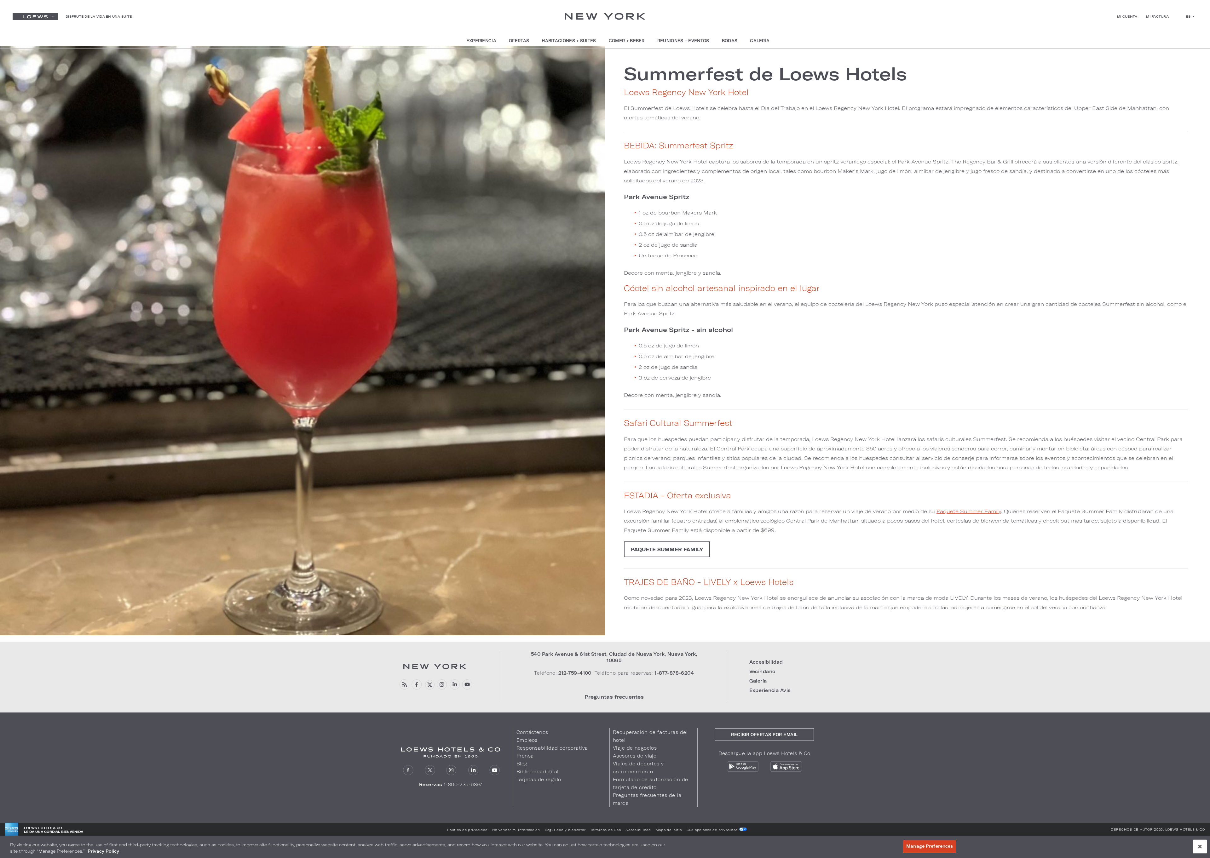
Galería (758, 681)
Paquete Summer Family (968, 511)
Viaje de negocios (635, 748)
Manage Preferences (929, 846)
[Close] (1200, 846)
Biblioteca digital (537, 771)
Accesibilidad (766, 662)
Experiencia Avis (770, 690)
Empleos (527, 740)
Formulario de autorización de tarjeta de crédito (650, 783)
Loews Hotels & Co (1185, 829)
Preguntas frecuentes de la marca (647, 799)
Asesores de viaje (634, 755)
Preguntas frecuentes (614, 697)
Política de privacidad (467, 830)
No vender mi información (516, 830)
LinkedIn (473, 770)
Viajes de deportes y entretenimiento (638, 767)
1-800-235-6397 (463, 784)
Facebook (417, 684)
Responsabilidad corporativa (552, 748)
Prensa (525, 755)
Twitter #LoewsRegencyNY (429, 684)
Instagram (451, 770)
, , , (614, 657)
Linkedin (454, 684)
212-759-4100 (574, 673)
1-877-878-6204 (674, 673)
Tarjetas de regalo (538, 779)
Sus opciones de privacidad (713, 830)
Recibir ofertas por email (764, 734)
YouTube (467, 684)
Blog (521, 763)
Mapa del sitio (669, 830)
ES (1188, 16)
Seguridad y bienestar (565, 830)
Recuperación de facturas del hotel (650, 736)
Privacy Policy (103, 851)
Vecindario (762, 671)
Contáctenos (532, 732)
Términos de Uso (605, 830)
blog (404, 684)
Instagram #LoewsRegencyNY (442, 684)
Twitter (430, 770)
